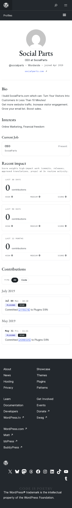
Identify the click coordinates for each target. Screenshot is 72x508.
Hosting (8, 381)
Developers (10, 411)
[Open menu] (66, 5)
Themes (42, 375)
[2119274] (24, 309)
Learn (7, 399)
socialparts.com (35, 71)
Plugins (41, 381)
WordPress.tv (13, 417)
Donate (43, 411)
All (14, 280)
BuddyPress (13, 447)
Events (41, 405)
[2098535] (24, 339)
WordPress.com (15, 429)
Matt (8, 435)
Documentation (13, 405)
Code (24, 280)
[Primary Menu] (64, 15)
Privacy (8, 387)
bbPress (10, 441)
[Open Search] (56, 5)
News (7, 375)
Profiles (7, 15)
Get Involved (45, 399)
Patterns (42, 387)
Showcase (43, 369)
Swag (42, 417)
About (7, 369)
